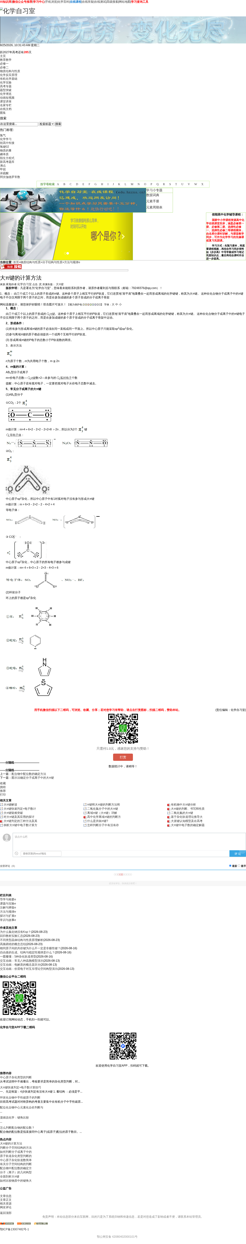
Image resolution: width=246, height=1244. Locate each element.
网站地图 (124, 1)
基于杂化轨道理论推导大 (187, 816)
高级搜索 (112, 1)
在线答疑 (88, 1)
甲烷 (3, 169)
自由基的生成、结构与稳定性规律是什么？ (27, 952)
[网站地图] (7, 1223)
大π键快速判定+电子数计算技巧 (20, 1087)
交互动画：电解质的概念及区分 (20, 964)
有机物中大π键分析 (183, 804)
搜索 (58, 123)
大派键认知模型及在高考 (187, 820)
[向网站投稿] (11, 268)
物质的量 (6, 150)
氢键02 (4, 146)
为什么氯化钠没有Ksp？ (15, 931)
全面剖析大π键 (9, 1176)
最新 (234, 866)
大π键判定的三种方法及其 (20, 820)
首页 (16, 262)
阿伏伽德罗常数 (10, 176)
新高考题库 (7, 161)
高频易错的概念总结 (13, 944)
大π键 (60, 284)
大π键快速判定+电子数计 (20, 808)
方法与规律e (72, 262)
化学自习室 (24, 284)
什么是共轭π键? (97, 820)
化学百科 (63, 1)
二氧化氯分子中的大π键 (102, 808)
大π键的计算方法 (11, 1143)
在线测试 (100, 1)
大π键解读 (10, 804)
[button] (10, 236)
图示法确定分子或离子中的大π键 (33, 777)
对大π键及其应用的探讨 (19, 816)
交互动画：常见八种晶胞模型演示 (21, 960)
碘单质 (4, 154)
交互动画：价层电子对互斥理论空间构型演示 (29, 968)
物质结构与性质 (31, 262)
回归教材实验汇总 (11, 935)
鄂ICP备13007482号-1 (14, 1229)
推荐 (3, 790)
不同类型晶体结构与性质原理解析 (21, 939)
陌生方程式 (7, 158)
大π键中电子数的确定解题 (188, 825)
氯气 (3, 135)
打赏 (123, 757)
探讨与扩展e (8, 915)
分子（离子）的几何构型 (16, 1172)
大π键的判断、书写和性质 (188, 808)
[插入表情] (16, 853)
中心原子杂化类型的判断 (16, 1077)
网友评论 (6, 1207)
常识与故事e (8, 919)
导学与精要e (8, 899)
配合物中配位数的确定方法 (29, 773)
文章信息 (6, 1195)
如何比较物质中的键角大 (16, 1180)
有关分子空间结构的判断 (16, 1164)
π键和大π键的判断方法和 (103, 804)
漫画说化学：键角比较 (14, 1117)
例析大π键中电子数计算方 (20, 825)
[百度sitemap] (41, 1223)
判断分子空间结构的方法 (16, 1147)
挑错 (3, 787)
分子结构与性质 (52, 262)
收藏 (3, 783)
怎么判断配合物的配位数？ (17, 1127)
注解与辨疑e (8, 907)
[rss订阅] (24, 1223)
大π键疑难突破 (13, 812)
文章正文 (6, 1199)
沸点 (3, 165)
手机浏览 (51, 1)
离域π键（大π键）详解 (102, 812)
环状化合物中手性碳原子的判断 (20, 1097)
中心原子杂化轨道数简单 (16, 1160)
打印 (3, 794)
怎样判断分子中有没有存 (103, 825)
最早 (243, 866)
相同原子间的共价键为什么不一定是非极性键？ (30, 948)
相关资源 (6, 1203)
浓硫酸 (4, 173)
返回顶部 (6, 1212)
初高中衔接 (7, 142)
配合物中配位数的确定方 (16, 1168)
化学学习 (6, 139)
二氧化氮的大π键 (182, 812)
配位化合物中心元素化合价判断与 (21, 1107)
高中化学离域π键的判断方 (104, 816)
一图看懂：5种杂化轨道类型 (18, 956)
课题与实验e (8, 903)
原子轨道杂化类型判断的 (16, 1155)
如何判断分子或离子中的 (16, 1151)
